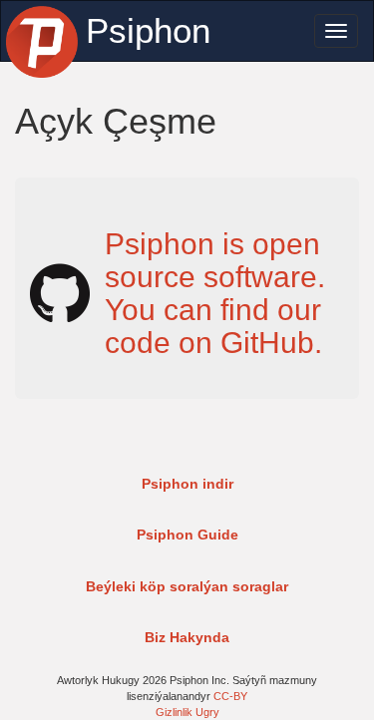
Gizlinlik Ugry (187, 712)
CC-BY (230, 696)
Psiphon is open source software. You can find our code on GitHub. (215, 293)
